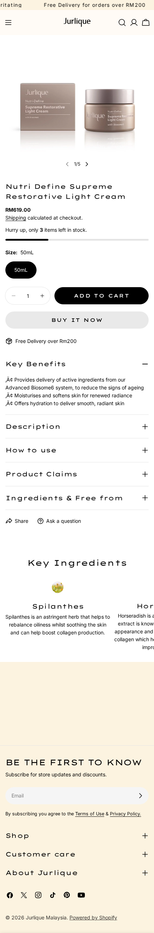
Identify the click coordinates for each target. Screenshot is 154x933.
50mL (21, 270)
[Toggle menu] (8, 22)
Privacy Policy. (125, 813)
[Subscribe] (140, 795)
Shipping (15, 218)
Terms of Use (89, 813)
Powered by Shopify (93, 917)
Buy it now (77, 320)
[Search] (122, 22)
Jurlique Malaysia (46, 917)
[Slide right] (86, 164)
